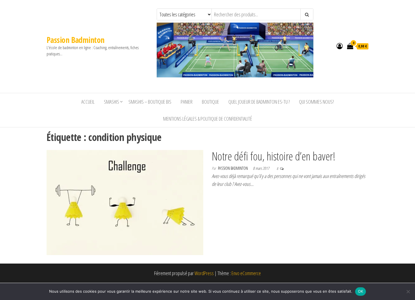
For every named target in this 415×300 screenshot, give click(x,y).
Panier (187, 101)
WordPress (204, 273)
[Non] (408, 291)
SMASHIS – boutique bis (149, 101)
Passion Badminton (75, 39)
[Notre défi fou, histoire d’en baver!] (125, 202)
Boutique (210, 101)
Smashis (111, 101)
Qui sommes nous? (316, 101)
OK (360, 291)
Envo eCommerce (246, 273)
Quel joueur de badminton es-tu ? (259, 101)
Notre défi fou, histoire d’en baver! (273, 156)
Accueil (88, 101)
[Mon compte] (340, 46)
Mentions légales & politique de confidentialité (207, 118)
